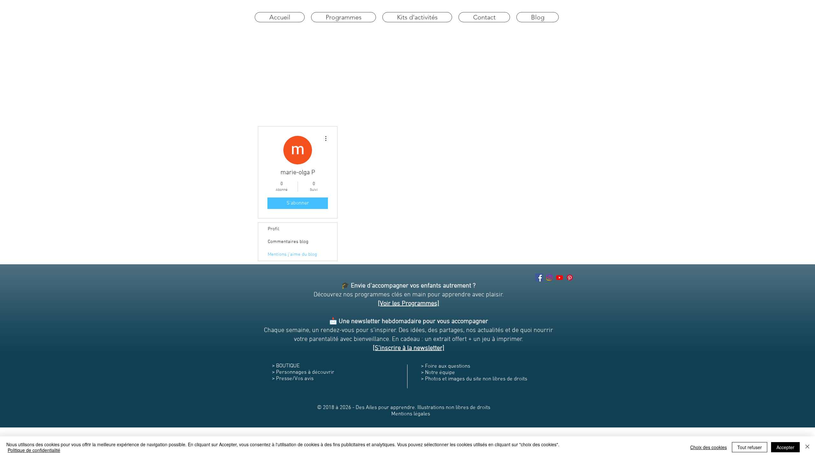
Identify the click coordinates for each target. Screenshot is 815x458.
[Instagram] (549, 277)
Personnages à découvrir (305, 372)
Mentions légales (410, 414)
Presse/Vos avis (295, 379)
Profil (273, 229)
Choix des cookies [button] (708, 447)
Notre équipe (439, 373)
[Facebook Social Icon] (539, 277)
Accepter (785, 447)
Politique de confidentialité (34, 450)
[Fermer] (807, 447)
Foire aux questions (447, 366)
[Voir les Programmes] (408, 304)
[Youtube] (559, 277)
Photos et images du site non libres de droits (476, 379)
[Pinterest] (570, 277)
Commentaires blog (288, 242)
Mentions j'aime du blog (292, 254)
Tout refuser (749, 447)
